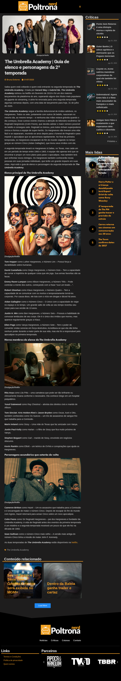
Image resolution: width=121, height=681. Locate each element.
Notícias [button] (43, 640)
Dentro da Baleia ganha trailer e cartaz (61, 588)
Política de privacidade (13, 660)
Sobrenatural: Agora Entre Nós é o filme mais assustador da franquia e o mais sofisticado (106, 101)
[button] (80, 6)
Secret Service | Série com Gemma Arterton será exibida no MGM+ (21, 583)
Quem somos (9, 664)
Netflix (74, 542)
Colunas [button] (66, 640)
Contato (77, 640)
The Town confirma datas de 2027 (106, 242)
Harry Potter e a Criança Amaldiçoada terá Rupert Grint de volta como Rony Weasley (106, 191)
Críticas (54, 640)
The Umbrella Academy (18, 550)
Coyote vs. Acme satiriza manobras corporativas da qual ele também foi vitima (106, 75)
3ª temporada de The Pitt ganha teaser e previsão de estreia (106, 212)
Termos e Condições (12, 657)
